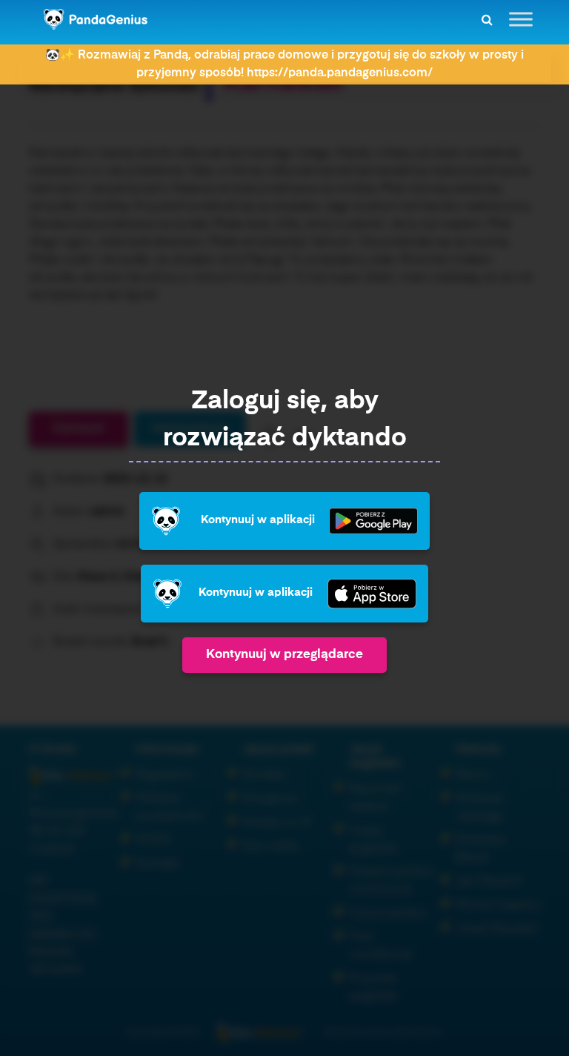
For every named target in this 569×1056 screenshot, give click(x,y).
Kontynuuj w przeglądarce (284, 654)
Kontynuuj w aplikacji (258, 520)
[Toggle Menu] (521, 19)
